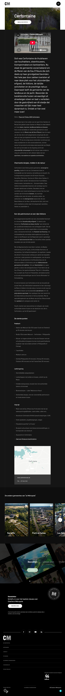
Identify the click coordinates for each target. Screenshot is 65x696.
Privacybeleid (6, 669)
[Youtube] (35, 632)
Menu (58, 4)
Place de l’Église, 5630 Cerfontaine (29, 117)
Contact (5, 651)
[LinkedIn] (41, 632)
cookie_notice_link (8, 689)
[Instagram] (29, 632)
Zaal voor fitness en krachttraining (26, 439)
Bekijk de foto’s (23, 22)
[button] (60, 520)
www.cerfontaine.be (23, 477)
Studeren (5, 656)
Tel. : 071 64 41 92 (22, 481)
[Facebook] (23, 632)
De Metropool (6, 643)
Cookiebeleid (6, 664)
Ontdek (32, 570)
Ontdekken (6, 647)
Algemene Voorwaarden (9, 660)
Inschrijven (15, 606)
